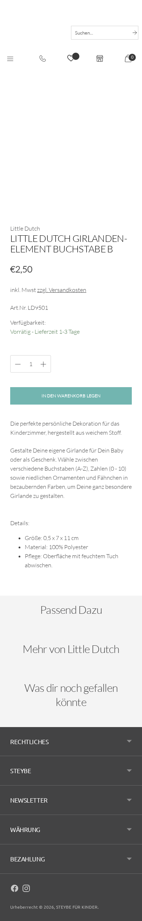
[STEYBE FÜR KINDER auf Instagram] (26, 889)
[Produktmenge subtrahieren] (43, 364)
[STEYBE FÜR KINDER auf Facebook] (14, 889)
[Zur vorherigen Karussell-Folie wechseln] (17, 636)
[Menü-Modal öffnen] (10, 59)
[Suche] (134, 32)
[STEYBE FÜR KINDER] (34, 32)
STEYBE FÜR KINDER (77, 907)
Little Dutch (25, 228)
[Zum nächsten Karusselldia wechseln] (124, 636)
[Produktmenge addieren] (18, 364)
